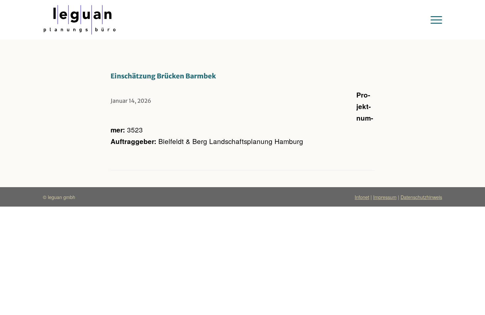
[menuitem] (434, 20)
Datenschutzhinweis (421, 196)
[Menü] (434, 20)
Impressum (385, 196)
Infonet (362, 196)
